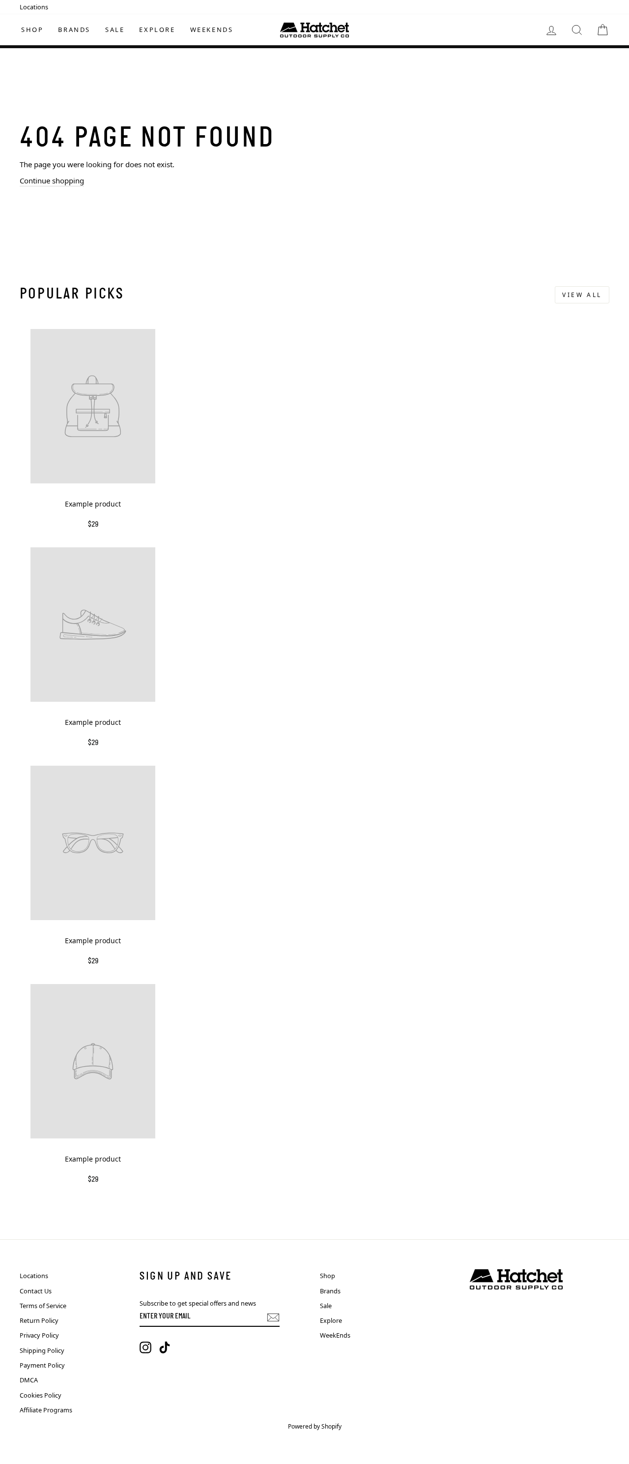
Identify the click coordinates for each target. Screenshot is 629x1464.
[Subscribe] (273, 1317)
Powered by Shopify (315, 1426)
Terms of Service (43, 1305)
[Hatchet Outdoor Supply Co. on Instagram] (145, 1347)
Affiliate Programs (46, 1409)
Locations (34, 6)
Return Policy (39, 1320)
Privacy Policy (39, 1335)
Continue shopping (52, 180)
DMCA (29, 1379)
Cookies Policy (40, 1395)
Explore (157, 29)
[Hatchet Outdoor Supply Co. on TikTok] (165, 1347)
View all (582, 295)
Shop (32, 29)
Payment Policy (42, 1365)
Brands (74, 29)
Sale (114, 29)
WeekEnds (211, 29)
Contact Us (36, 1290)
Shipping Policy (42, 1350)
